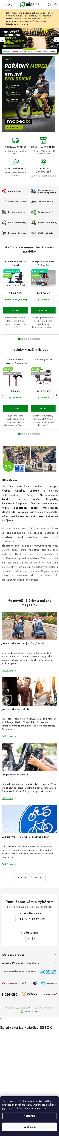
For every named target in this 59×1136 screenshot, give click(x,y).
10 (38, 339)
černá (16, 285)
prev (2, 298)
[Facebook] (27, 939)
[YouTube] (34, 939)
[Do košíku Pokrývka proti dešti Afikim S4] (43, 310)
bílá (40, 383)
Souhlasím (29, 1127)
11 (39, 339)
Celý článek (7, 670)
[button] (2, 39)
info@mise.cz (32, 913)
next (56, 298)
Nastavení (29, 1116)
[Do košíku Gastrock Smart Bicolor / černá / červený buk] (15, 408)
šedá (8, 285)
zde (44, 1108)
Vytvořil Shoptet (32, 1011)
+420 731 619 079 (32, 919)
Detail (15, 310)
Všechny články (29, 877)
